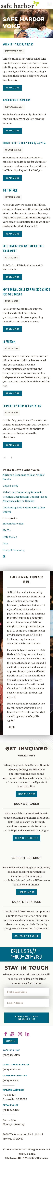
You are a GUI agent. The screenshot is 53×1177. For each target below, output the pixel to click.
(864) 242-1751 (11, 1110)
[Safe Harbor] (20, 4)
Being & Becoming (14, 550)
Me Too (7, 530)
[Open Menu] (49, 4)
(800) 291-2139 (11, 1055)
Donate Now (26, 794)
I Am (5, 543)
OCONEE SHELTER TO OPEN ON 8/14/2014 (24, 143)
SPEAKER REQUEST (26, 838)
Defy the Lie (10, 537)
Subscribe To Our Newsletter (26, 1017)
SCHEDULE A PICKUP (26, 936)
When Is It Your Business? (18, 44)
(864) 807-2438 (12, 1069)
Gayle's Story (10, 485)
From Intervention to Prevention (22, 406)
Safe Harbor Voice (13, 523)
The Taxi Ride (10, 190)
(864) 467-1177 (11, 1080)
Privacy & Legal (26, 1153)
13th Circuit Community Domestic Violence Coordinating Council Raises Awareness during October (25, 496)
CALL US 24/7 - (26, 954)
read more (12, 87)
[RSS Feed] (4, 556)
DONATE (10, 1041)
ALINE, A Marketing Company (31, 1158)
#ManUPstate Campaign (16, 100)
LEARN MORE (26, 892)
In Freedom (9, 342)
